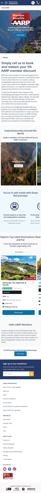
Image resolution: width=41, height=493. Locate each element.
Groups (5, 455)
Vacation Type (7, 423)
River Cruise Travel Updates (12, 387)
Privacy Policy (7, 402)
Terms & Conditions (9, 399)
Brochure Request (9, 444)
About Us (6, 391)
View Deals (20, 35)
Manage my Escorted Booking (12, 452)
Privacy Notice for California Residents (15, 406)
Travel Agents (7, 459)
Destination (6, 419)
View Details (18, 312)
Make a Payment (8, 448)
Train (4, 427)
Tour (4, 431)
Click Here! (20, 354)
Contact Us (6, 440)
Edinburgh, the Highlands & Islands (14, 284)
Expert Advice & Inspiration (11, 410)
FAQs (4, 395)
